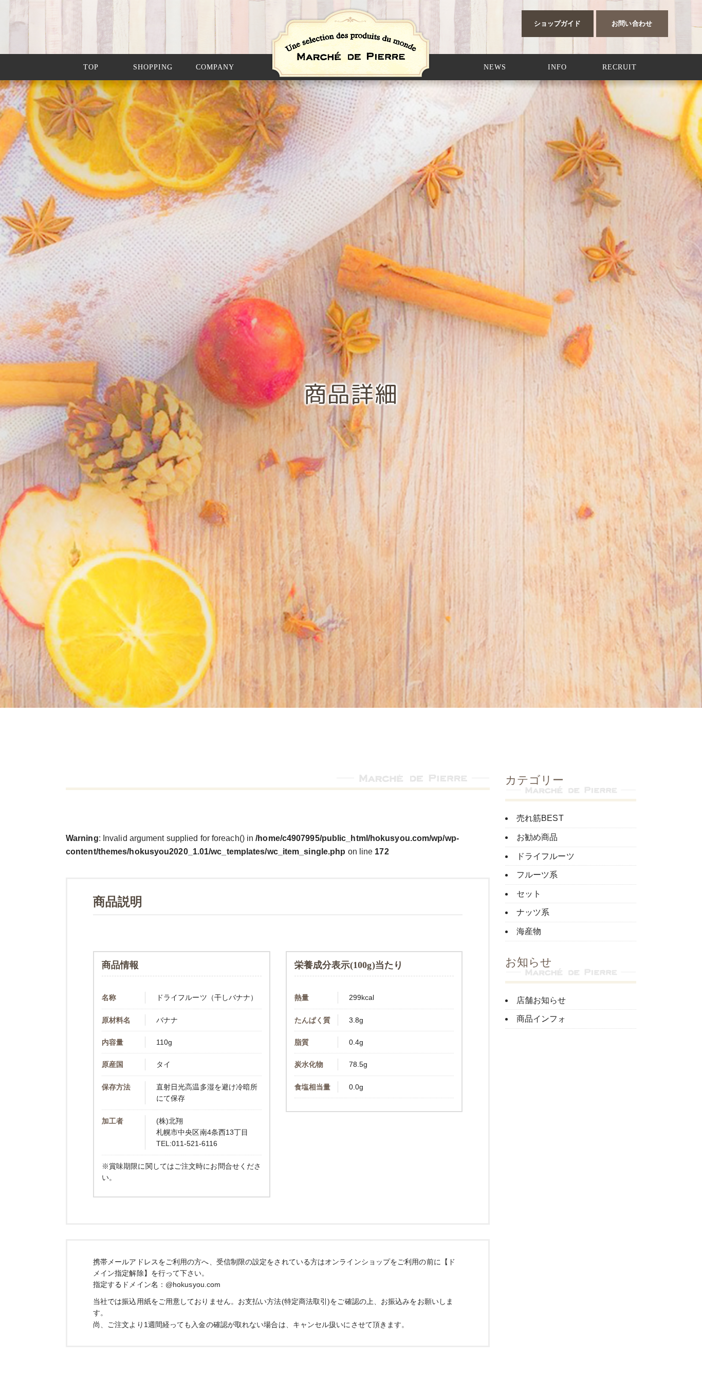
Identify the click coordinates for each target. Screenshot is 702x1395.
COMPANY (215, 67)
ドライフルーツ (545, 856)
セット (528, 893)
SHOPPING (153, 67)
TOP (91, 67)
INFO (557, 67)
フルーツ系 (537, 874)
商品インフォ (541, 1018)
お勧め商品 (537, 837)
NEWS (495, 67)
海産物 (528, 931)
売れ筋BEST (540, 818)
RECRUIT (619, 67)
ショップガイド (557, 23)
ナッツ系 (532, 912)
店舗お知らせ (541, 1000)
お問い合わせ (632, 23)
